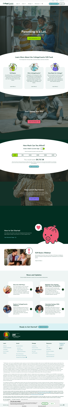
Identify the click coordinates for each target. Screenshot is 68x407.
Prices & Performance (19, 353)
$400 (53, 155)
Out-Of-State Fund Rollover (36, 349)
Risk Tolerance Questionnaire (21, 355)
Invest (23, 3)
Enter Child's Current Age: (31, 148)
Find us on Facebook (60, 349)
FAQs (57, 0)
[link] (50, 289)
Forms (53, 0)
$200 (38, 155)
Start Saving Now (33, 38)
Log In (61, 3)
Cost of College (5, 351)
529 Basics (5, 345)
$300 (45, 155)
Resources (37, 3)
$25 (15, 155)
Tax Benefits (5, 349)
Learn (17, 3)
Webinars (4, 353)
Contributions (34, 345)
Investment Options (19, 345)
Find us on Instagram (61, 349)
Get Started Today (9, 237)
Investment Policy (21, 357)
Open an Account (54, 3)
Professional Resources (50, 354)
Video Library (48, 349)
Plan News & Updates (50, 351)
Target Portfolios (20, 349)
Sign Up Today (38, 260)
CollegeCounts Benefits (7, 347)
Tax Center (48, 347)
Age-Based (19, 348)
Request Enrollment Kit (50, 356)
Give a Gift (33, 199)
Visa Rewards (34, 353)
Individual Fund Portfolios (21, 351)
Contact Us (62, 0)
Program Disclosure (44, 392)
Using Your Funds (35, 347)
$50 (23, 155)
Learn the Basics (33, 121)
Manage (29, 3)
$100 (30, 155)
